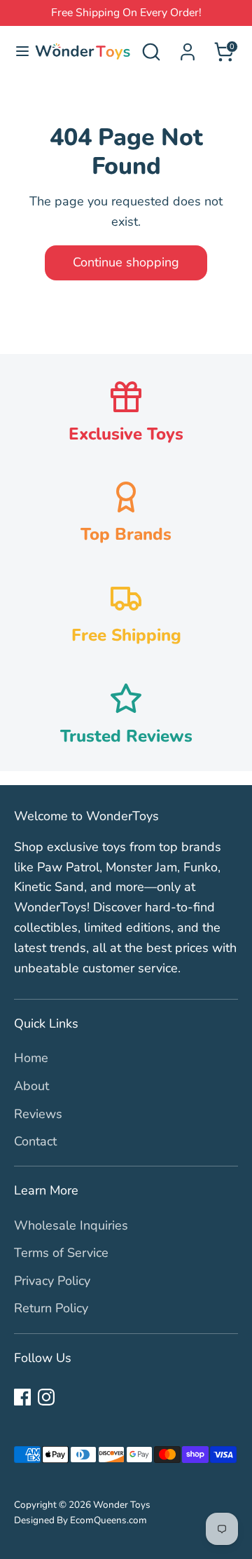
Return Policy (51, 1308)
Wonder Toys (121, 1504)
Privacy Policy (52, 1280)
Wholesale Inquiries (71, 1225)
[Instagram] (46, 1397)
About (31, 1085)
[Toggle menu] (16, 51)
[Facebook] (22, 1397)
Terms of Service (61, 1252)
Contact (35, 1141)
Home (31, 1057)
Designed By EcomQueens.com (80, 1520)
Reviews (38, 1113)
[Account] (188, 47)
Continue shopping (126, 262)
